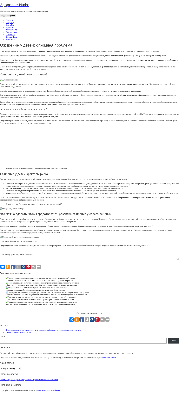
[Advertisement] (89, 146)
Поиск (2, 337)
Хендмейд (10, 22)
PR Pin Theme (54, 390)
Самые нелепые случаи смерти (18, 332)
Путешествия (11, 32)
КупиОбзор (10, 39)
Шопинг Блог (11, 37)
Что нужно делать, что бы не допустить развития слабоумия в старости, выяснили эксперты (43, 330)
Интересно (10, 34)
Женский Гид (11, 30)
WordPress (42, 390)
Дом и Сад (10, 25)
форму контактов (109, 357)
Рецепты (9, 20)
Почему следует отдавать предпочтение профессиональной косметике (29, 379)
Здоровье (9, 27)
